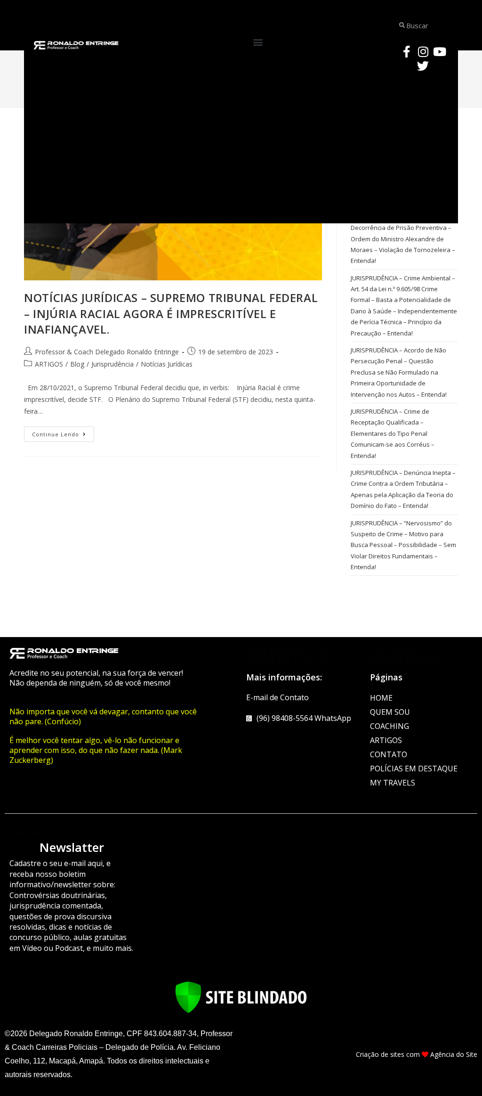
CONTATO (388, 754)
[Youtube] (440, 51)
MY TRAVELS (392, 782)
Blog (77, 364)
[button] (258, 42)
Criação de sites (380, 1054)
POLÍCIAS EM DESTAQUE (414, 768)
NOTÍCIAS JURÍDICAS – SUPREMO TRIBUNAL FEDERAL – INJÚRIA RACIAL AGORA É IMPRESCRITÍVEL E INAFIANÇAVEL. (171, 313)
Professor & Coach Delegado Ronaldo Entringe (107, 351)
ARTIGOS (49, 364)
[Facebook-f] (407, 51)
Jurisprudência (112, 364)
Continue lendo (63, 432)
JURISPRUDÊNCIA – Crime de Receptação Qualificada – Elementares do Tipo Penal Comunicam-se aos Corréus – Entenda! (392, 433)
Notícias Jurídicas (167, 364)
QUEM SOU (390, 712)
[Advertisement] (241, 148)
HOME (381, 698)
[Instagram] (423, 51)
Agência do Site (453, 1054)
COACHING (389, 726)
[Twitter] (423, 65)
